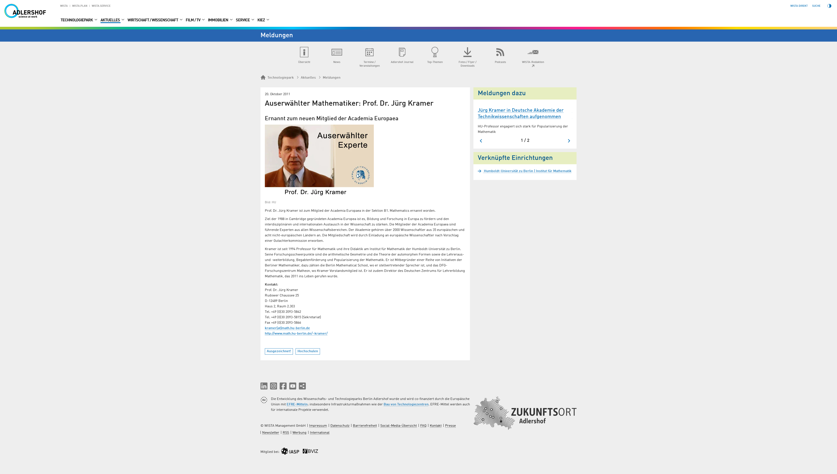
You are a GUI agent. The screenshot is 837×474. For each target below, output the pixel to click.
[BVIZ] (310, 452)
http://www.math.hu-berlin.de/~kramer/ (296, 333)
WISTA (64, 6)
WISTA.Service (101, 6)
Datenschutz (339, 426)
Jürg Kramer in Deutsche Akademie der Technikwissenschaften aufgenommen (521, 113)
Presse (450, 426)
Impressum (318, 426)
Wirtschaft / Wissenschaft (153, 20)
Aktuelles (110, 20)
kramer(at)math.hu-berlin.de (287, 328)
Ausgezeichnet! (279, 351)
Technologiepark (77, 20)
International (320, 433)
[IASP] (290, 452)
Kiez (261, 20)
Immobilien (218, 20)
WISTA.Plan (79, 6)
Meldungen (331, 78)
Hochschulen (308, 351)
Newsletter (270, 433)
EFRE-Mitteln (297, 404)
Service (243, 20)
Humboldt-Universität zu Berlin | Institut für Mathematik (527, 171)
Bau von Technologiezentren (406, 404)
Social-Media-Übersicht (398, 426)
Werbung (299, 433)
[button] (264, 386)
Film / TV (193, 20)
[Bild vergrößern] (319, 160)
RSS (286, 433)
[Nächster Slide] (568, 140)
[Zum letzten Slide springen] (481, 140)
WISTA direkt (799, 6)
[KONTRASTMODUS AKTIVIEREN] (829, 6)
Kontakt (436, 426)
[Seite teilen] (302, 386)
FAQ (423, 426)
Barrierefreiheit (365, 426)
